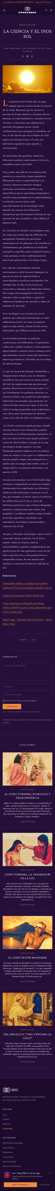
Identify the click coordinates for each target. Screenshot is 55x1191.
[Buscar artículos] (46, 10)
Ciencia (23, 640)
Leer (5, 1114)
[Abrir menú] (4, 10)
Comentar (11, 706)
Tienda (6, 1119)
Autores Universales (12, 1166)
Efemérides (8, 1152)
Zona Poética (9, 1147)
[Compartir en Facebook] (27, 56)
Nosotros (7, 1124)
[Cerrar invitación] (50, 1173)
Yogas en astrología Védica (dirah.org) (23, 595)
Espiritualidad (27, 25)
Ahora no (45, 1185)
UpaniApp (7, 1128)
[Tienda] (51, 10)
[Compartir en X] (23, 56)
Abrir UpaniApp (20, 1185)
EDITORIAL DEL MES (13, 1143)
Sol (34, 640)
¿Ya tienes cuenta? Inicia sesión (21, 712)
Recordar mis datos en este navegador (21, 701)
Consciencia (8, 1157)
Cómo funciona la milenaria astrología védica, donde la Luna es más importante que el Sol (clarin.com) (27, 608)
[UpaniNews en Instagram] (32, 56)
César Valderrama (11, 48)
